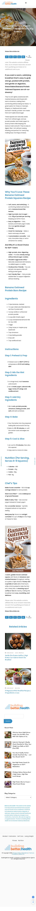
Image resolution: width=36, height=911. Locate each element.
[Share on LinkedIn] (19, 57)
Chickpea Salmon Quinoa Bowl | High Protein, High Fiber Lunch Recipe (22, 774)
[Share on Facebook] (7, 57)
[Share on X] (11, 57)
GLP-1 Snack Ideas (26, 23)
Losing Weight (29, 836)
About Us (21, 854)
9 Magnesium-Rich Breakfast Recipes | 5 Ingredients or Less (18, 692)
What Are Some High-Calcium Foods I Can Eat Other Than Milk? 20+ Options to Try (21, 734)
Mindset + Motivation (9, 836)
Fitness (14, 840)
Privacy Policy (17, 853)
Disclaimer (25, 853)
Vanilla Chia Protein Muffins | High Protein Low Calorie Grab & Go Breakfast (16, 657)
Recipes (17, 688)
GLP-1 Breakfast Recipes (12, 23)
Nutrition (21, 840)
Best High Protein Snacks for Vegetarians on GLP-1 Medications (21, 764)
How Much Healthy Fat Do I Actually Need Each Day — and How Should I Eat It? (22, 755)
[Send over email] (23, 57)
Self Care (20, 836)
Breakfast (10, 653)
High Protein (19, 653)
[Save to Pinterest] (15, 57)
